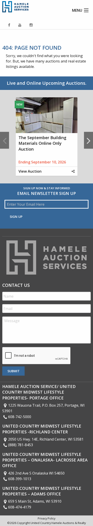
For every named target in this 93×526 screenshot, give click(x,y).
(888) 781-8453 (20, 444)
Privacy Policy (46, 518)
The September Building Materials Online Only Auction (42, 143)
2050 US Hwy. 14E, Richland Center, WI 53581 (46, 439)
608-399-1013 (19, 478)
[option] (46, 140)
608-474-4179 (19, 507)
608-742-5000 (19, 416)
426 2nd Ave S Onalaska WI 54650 (36, 473)
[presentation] (36, 356)
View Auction (30, 171)
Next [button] (88, 140)
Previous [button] (4, 140)
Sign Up (16, 216)
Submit (13, 371)
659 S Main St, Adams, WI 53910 (34, 501)
